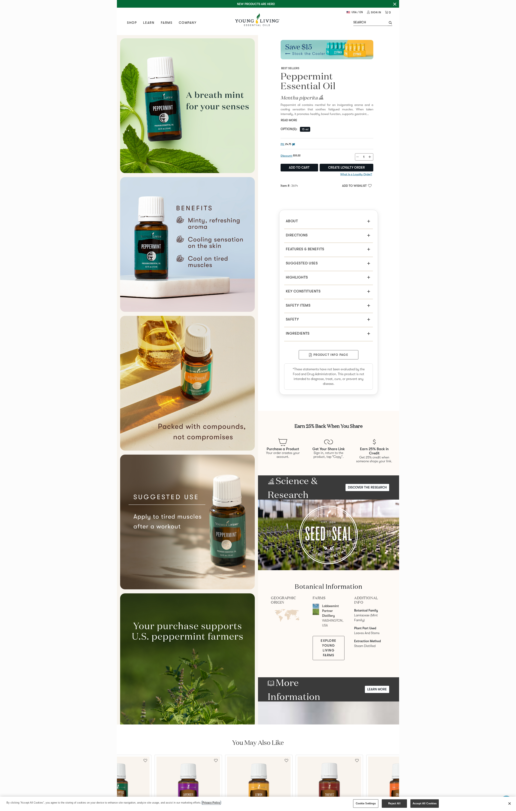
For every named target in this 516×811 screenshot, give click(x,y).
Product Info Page (330, 355)
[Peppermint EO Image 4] (187, 522)
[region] (258, 804)
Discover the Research (367, 487)
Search (359, 22)
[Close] (509, 803)
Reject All (394, 803)
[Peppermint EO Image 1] (187, 105)
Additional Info (366, 600)
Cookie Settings (366, 803)
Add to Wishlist (354, 186)
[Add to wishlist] (216, 760)
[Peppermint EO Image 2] (187, 244)
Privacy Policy (211, 802)
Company (187, 23)
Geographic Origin (283, 600)
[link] (374, 12)
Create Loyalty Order (346, 167)
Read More (289, 120)
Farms (166, 23)
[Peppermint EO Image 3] (187, 383)
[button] (390, 23)
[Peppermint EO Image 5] (187, 660)
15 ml (305, 129)
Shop (132, 23)
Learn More (377, 689)
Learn (148, 23)
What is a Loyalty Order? (356, 174)
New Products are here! (256, 4)
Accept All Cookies (425, 803)
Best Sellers (290, 68)
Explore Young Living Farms (328, 648)
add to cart (299, 167)
